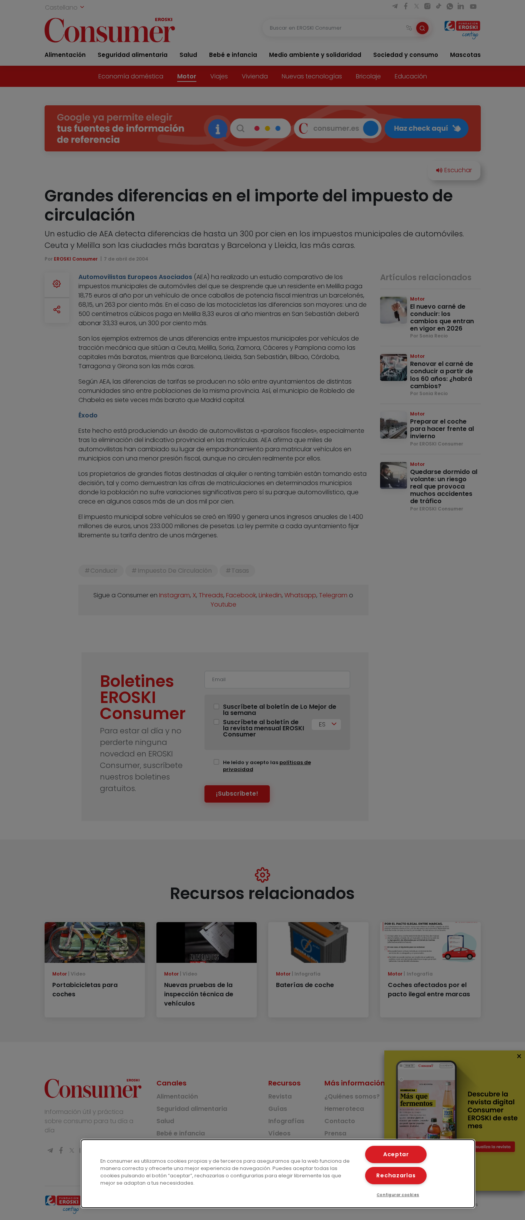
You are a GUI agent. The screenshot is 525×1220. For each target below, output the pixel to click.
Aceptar (396, 1154)
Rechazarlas (395, 1175)
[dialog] (278, 1174)
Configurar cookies (398, 1194)
